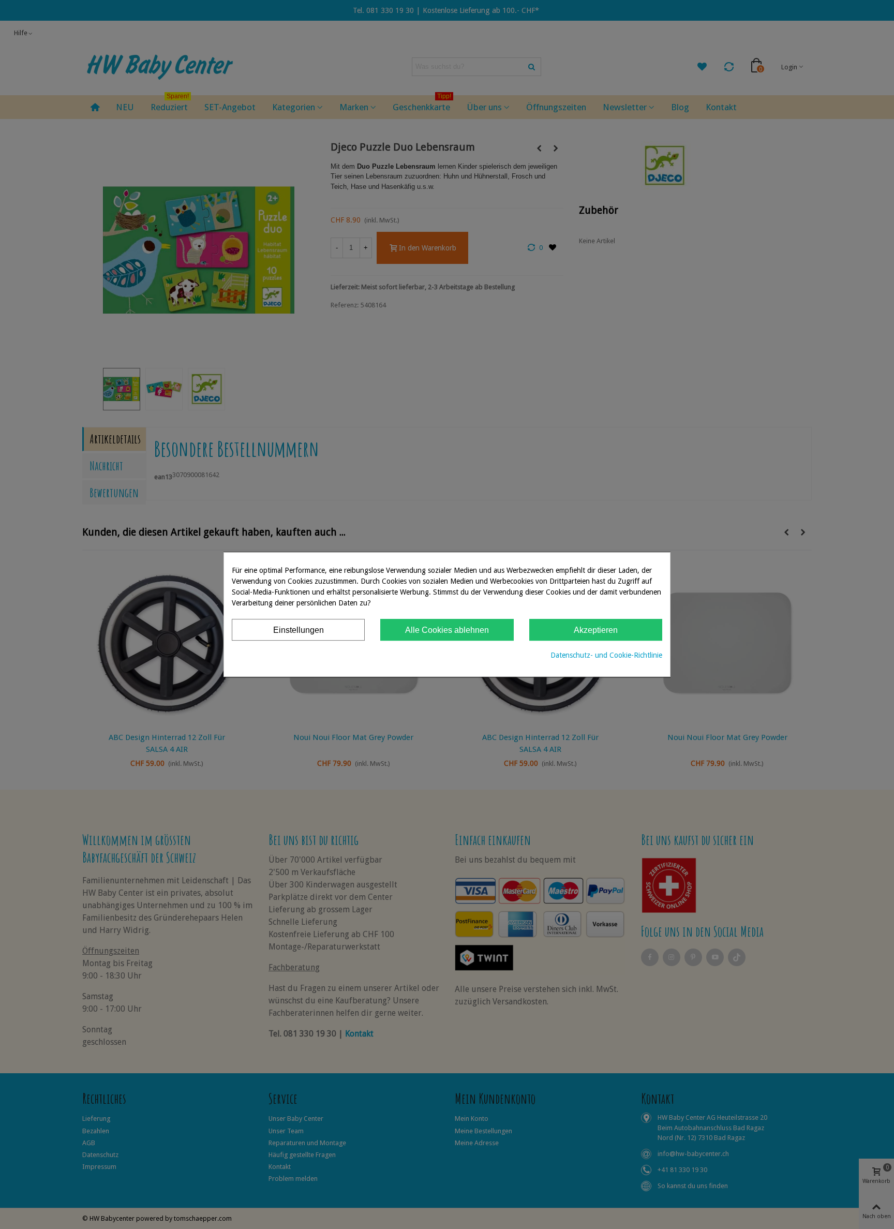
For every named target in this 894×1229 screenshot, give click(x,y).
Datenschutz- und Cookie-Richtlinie (606, 655)
